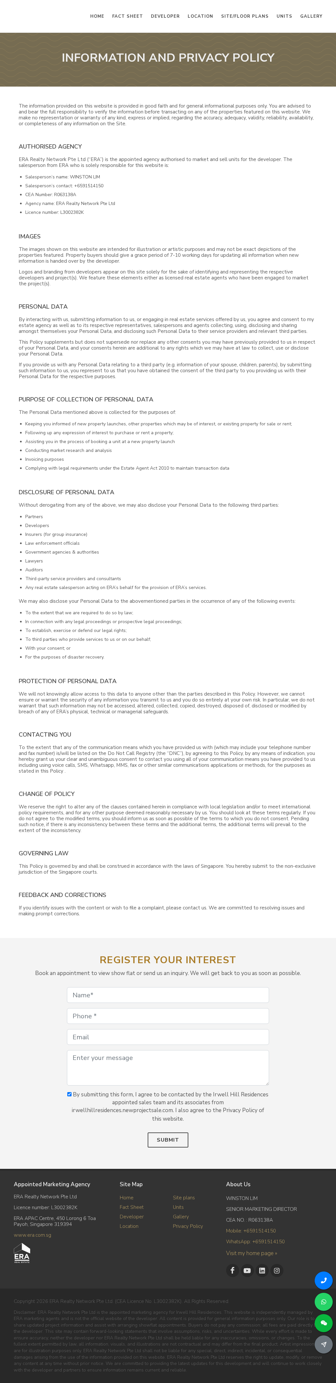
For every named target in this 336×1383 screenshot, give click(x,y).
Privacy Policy (188, 1226)
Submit (168, 1140)
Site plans (184, 1197)
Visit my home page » (251, 1253)
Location (129, 1226)
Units (178, 1207)
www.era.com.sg (32, 1235)
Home (127, 1197)
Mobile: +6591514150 (251, 1231)
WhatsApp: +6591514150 (255, 1241)
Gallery (181, 1216)
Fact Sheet (132, 1207)
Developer (132, 1216)
